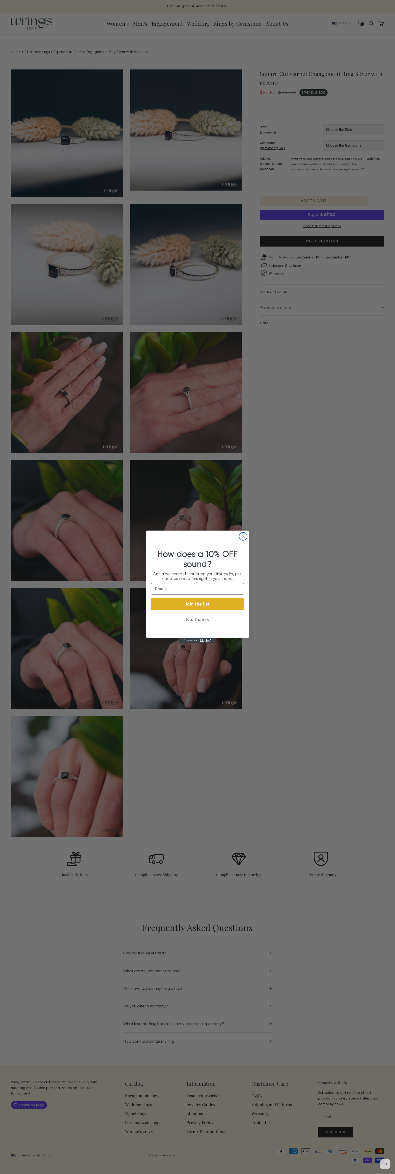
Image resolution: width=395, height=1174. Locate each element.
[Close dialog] (243, 536)
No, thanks (197, 619)
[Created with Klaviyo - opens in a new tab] (197, 640)
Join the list (197, 604)
